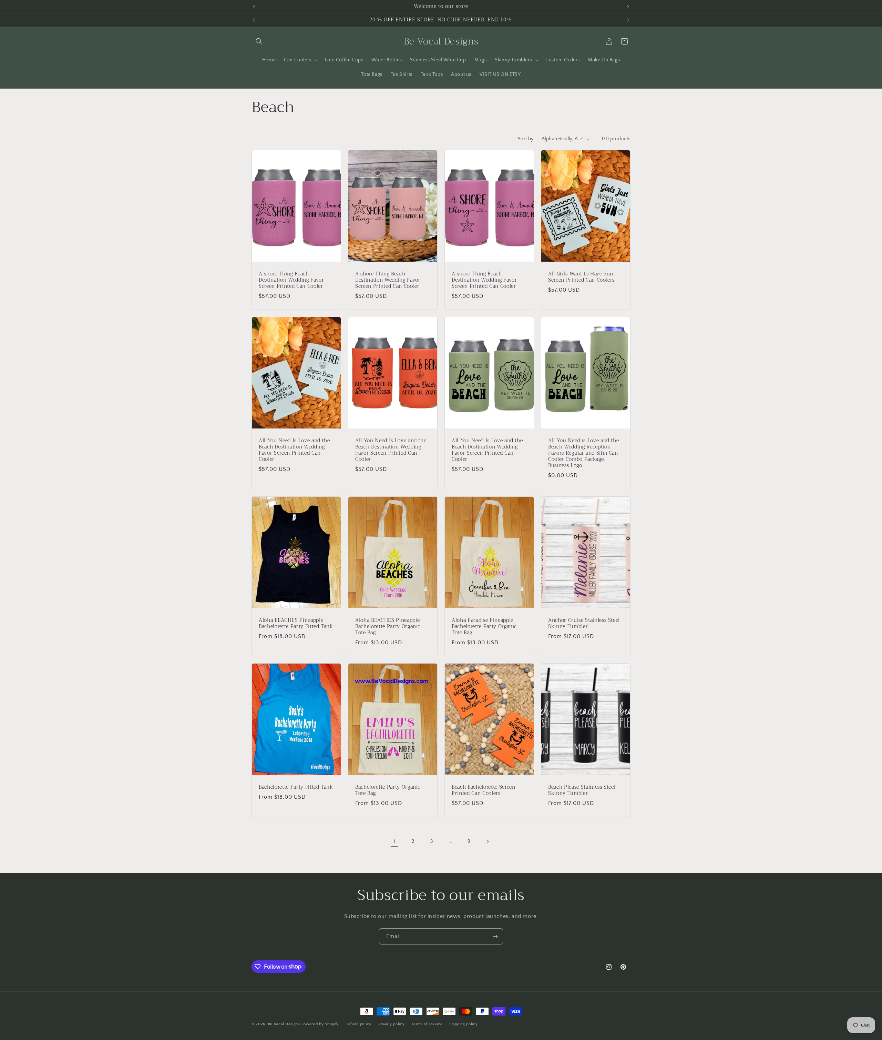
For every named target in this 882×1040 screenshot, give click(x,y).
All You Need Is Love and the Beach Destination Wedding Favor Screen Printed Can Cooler (294, 450)
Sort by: (526, 139)
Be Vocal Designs (284, 1024)
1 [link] (394, 841)
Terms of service (426, 1024)
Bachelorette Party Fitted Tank (296, 787)
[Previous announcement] (253, 6)
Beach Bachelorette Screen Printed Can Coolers (483, 790)
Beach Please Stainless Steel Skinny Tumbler (581, 790)
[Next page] (487, 841)
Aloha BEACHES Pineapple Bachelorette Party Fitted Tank (296, 623)
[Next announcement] (628, 6)
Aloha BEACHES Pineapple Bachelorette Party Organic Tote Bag (387, 626)
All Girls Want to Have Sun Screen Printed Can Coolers (581, 277)
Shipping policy (463, 1024)
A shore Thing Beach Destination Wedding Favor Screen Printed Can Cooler (291, 280)
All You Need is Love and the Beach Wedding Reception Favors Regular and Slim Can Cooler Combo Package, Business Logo (583, 453)
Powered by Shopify (320, 1024)
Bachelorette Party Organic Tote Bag (387, 790)
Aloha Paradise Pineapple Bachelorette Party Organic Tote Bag (484, 626)
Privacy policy (391, 1024)
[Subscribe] (495, 936)
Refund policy (358, 1024)
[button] (259, 41)
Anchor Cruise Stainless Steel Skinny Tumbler (584, 623)
